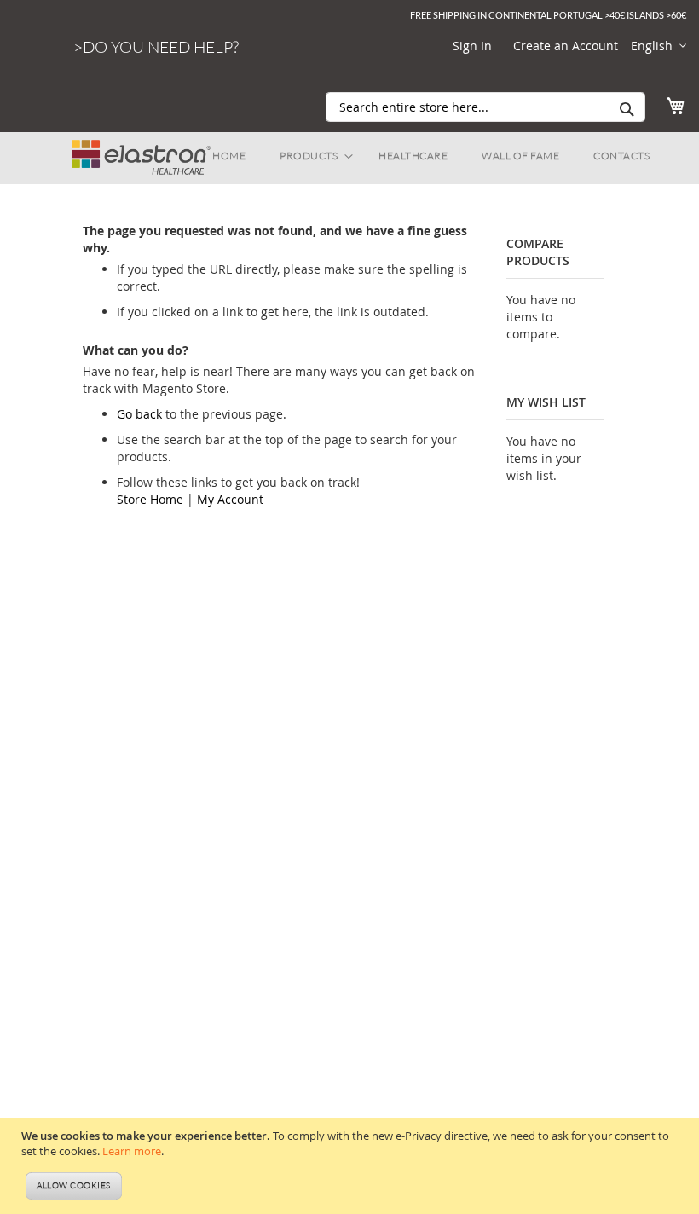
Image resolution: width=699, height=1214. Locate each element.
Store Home (150, 499)
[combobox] (485, 107)
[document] (351, 1166)
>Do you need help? (156, 47)
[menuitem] (229, 156)
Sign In (472, 46)
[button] (658, 46)
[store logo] (141, 149)
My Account (230, 499)
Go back (139, 414)
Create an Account (565, 46)
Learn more (131, 1151)
